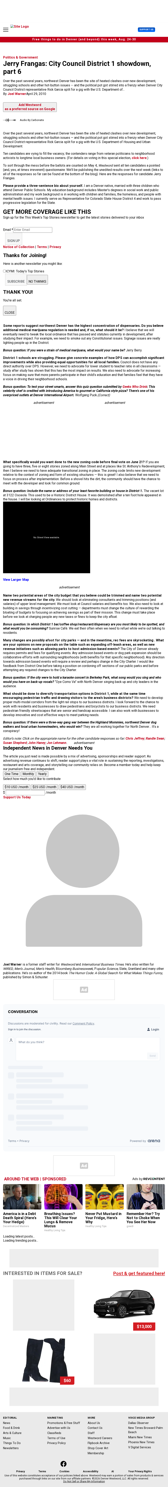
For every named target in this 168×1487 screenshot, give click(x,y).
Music (7, 1438)
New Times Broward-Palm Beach (145, 1430)
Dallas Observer (138, 1423)
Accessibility (90, 1471)
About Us (94, 1423)
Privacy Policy (56, 1443)
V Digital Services (139, 1447)
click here (139, 158)
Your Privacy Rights (140, 1471)
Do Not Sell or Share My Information (84, 1481)
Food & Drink (11, 1427)
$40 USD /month (72, 787)
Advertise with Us (58, 1427)
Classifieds (54, 1433)
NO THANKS (37, 281)
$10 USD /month (16, 787)
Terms (42, 247)
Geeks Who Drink (135, 387)
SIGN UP (13, 241)
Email (8, 230)
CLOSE (10, 313)
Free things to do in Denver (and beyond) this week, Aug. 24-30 (84, 39)
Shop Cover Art (98, 1448)
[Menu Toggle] (5, 29)
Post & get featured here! (139, 1273)
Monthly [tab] (28, 774)
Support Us (146, 29)
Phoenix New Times (141, 1442)
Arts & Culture (12, 1433)
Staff (91, 1433)
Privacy (55, 247)
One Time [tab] (11, 774)
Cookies (64, 1471)
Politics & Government (20, 57)
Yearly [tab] (42, 774)
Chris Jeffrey (135, 738)
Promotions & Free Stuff (63, 1423)
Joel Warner (17, 94)
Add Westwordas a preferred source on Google (30, 107)
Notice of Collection (18, 247)
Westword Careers (100, 1438)
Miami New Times (140, 1437)
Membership (96, 1453)
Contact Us (95, 1427)
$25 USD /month (44, 787)
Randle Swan (155, 738)
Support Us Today (17, 797)
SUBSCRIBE (16, 281)
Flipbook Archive (99, 1443)
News (6, 1423)
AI (112, 1471)
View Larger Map (16, 580)
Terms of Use (56, 1438)
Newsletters (11, 1448)
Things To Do (12, 1443)
